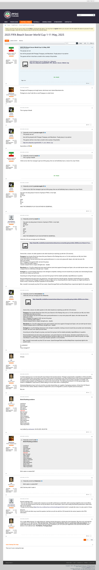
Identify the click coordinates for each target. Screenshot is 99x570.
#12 (92, 436)
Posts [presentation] (6, 40)
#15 (92, 519)
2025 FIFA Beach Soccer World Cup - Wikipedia (43, 61)
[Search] (93, 15)
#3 (92, 108)
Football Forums (14, 25)
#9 (92, 354)
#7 (92, 215)
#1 (92, 47)
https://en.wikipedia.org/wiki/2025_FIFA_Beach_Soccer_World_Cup (49, 63)
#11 (92, 397)
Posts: (7, 61)
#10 (92, 374)
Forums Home (14, 22)
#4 (92, 129)
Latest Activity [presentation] (13, 40)
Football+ (36, 22)
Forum (8, 25)
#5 (92, 152)
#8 (92, 290)
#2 (92, 87)
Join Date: (8, 60)
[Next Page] (87, 43)
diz (11, 360)
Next (92, 539)
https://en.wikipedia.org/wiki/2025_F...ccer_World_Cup (38, 142)
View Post (45, 132)
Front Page (69, 562)
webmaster (31, 429)
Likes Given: (8, 63)
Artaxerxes (11, 93)
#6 (92, 183)
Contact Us (68, 22)
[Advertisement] (49, 5)
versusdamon (11, 221)
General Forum (46, 22)
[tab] (7, 41)
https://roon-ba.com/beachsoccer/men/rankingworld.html (49, 507)
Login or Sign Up (90, 1)
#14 (92, 499)
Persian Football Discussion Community (26, 25)
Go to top (91, 562)
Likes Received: (9, 62)
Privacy (86, 562)
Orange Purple (9, 562)
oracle (11, 113)
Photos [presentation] (21, 40)
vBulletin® (88, 567)
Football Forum (26, 22)
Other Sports (58, 22)
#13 (92, 477)
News (6, 22)
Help (74, 562)
